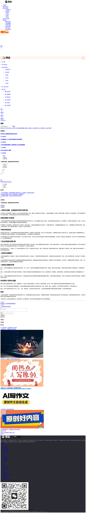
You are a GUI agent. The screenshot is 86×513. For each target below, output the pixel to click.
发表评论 (2, 315)
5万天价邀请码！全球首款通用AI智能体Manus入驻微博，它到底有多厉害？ (18, 192)
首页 (4, 155)
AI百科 (4, 157)
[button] (4, 68)
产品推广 (49, 128)
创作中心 (4, 120)
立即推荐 (3, 207)
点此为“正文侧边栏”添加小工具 (7, 432)
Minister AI (11, 128)
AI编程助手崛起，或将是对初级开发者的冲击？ (11, 195)
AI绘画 (25, 128)
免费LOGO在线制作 (33, 128)
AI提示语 (18, 128)
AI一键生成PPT (43, 128)
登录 (2, 109)
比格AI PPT (3, 128)
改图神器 (22, 128)
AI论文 (7, 128)
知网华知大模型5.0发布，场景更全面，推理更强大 (12, 194)
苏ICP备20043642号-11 (25, 510)
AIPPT (14, 128)
